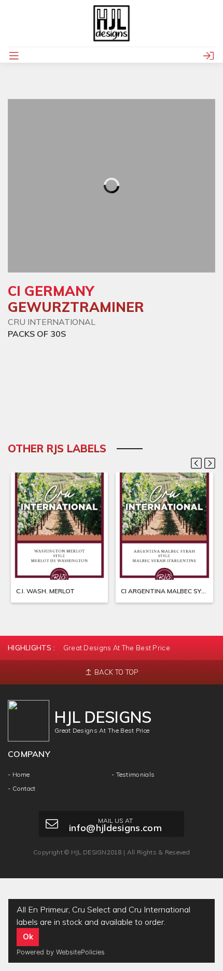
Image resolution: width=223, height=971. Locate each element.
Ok (28, 936)
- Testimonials (133, 774)
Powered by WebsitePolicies (61, 952)
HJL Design (89, 852)
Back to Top (116, 672)
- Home (19, 774)
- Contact (22, 788)
